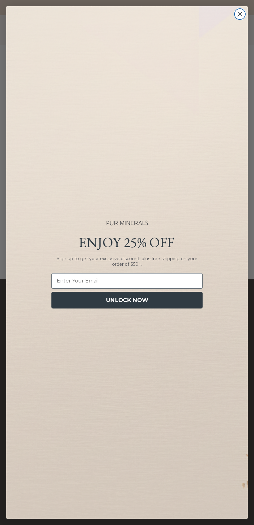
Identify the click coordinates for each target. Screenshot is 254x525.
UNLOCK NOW (127, 300)
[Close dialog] (239, 14)
